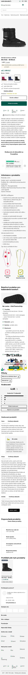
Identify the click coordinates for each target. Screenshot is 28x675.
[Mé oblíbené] (15, 5)
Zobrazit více (14, 367)
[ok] (25, 10)
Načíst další (13, 510)
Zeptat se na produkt (13, 409)
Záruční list (5, 380)
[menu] (26, 5)
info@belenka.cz (11, 602)
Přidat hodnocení (13, 406)
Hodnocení (6, 385)
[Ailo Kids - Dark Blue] (11, 79)
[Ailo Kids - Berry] (4, 79)
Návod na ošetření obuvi (9, 376)
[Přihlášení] (19, 5)
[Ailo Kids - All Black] (17, 78)
